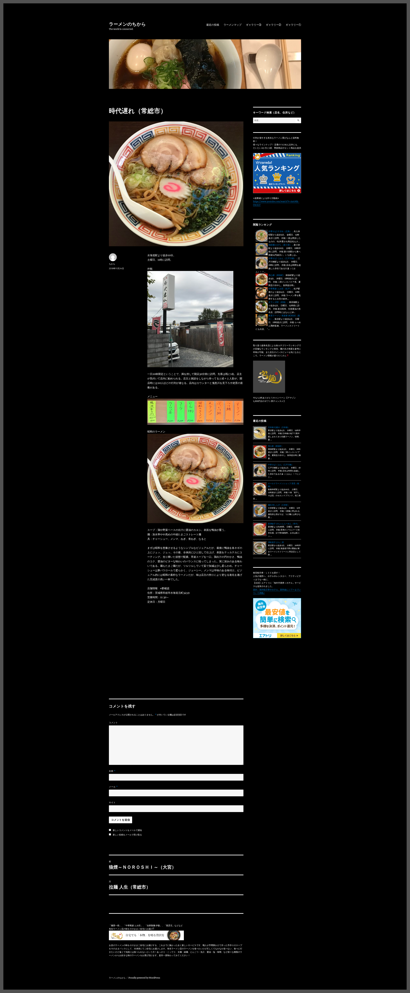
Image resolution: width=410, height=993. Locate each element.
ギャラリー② (273, 24)
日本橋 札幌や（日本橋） (279, 427)
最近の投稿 (212, 24)
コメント (113, 722)
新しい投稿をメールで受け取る (127, 834)
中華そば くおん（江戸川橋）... (282, 258)
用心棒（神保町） (276, 275)
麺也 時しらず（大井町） (279, 505)
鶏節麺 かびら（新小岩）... (280, 245)
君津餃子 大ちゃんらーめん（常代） (283, 523)
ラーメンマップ (233, 24)
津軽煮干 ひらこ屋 (276, 542)
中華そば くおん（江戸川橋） (280, 464)
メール (113, 786)
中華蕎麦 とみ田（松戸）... (280, 288)
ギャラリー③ (253, 24)
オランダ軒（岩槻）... (278, 302)
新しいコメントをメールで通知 (127, 830)
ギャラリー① (293, 24)
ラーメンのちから (127, 24)
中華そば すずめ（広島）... (280, 231)
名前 (112, 771)
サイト (112, 802)
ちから (112, 264)
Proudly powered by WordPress (144, 977)
